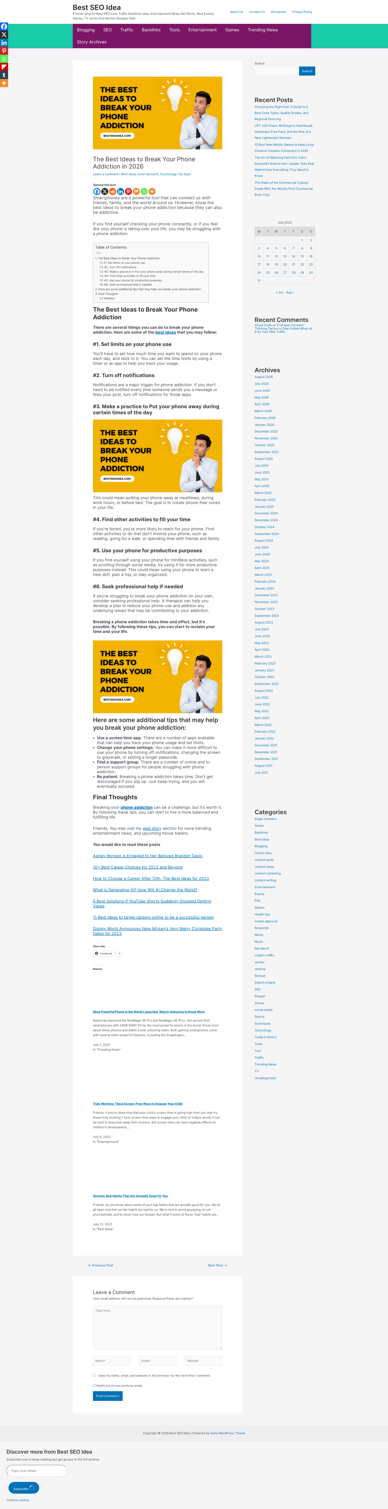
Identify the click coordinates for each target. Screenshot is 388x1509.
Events (259, 894)
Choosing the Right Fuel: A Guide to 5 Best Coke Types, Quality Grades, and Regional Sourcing (281, 113)
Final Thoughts (108, 293)
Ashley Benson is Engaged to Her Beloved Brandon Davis (147, 855)
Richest (260, 976)
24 (259, 272)
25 (268, 272)
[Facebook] (96, 191)
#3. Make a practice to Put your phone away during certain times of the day (154, 271)
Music (259, 942)
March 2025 (263, 493)
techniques (263, 1023)
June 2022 (262, 704)
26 (276, 272)
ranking (260, 969)
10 (259, 256)
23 (311, 264)
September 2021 (266, 759)
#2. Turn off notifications (120, 267)
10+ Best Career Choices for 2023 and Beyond (137, 867)
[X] (104, 191)
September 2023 (267, 616)
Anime (259, 826)
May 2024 (262, 561)
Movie (259, 935)
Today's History (266, 1037)
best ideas (165, 332)
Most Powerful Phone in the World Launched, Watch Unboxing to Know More (149, 1012)
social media (263, 1010)
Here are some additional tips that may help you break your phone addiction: (149, 289)
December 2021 (266, 745)
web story (152, 828)
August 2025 (264, 459)
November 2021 (266, 752)
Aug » (290, 292)
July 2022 (262, 697)
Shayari (260, 996)
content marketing (268, 873)
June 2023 (262, 636)
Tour (258, 1051)
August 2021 (263, 766)
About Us (236, 12)
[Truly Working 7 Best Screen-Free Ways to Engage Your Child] (128, 1077)
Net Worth (262, 948)
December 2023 (266, 595)
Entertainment (202, 29)
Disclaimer (278, 12)
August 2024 (264, 540)
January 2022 (264, 738)
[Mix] (136, 191)
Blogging (86, 29)
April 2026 (262, 404)
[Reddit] (112, 191)
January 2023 (264, 670)
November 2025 (266, 438)
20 (285, 264)
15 (302, 256)
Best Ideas (128, 174)
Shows (259, 1003)
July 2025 (262, 465)
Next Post (217, 1265)
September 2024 (267, 534)
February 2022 (265, 731)
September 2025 (267, 452)
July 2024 (262, 547)
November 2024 (266, 520)
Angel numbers (265, 819)
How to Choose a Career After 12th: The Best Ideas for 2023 (151, 878)
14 (293, 256)
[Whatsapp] (144, 191)
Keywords (262, 928)
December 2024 (266, 513)
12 (276, 256)
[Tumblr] (4, 75)
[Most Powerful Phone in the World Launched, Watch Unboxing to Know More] (137, 985)
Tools (174, 29)
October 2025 (264, 445)
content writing (265, 880)
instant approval (266, 921)
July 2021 (261, 772)
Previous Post (100, 1265)
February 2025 (265, 500)
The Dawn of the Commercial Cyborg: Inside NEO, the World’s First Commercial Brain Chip (284, 189)
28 (293, 272)
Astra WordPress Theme (227, 1433)
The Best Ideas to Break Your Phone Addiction (129, 258)
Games (232, 29)
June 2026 (262, 390)
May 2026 (262, 397)
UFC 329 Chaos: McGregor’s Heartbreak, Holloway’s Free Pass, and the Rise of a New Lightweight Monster (284, 132)
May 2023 (262, 643)
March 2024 (263, 575)
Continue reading (17, 1500)
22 (302, 264)
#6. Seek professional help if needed (128, 284)
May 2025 (262, 479)
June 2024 (262, 554)
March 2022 (263, 725)
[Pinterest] (128, 191)
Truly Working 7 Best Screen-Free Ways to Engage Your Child (137, 1104)
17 (259, 264)
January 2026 (264, 425)
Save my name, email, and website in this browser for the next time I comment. (154, 1375)
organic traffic (264, 955)
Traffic (126, 29)
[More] (152, 191)
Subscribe (21, 1489)
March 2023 (263, 656)
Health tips (262, 914)
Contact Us (257, 12)
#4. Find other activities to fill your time (130, 275)
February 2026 (265, 418)
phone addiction (137, 807)
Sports (259, 1017)
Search (260, 63)
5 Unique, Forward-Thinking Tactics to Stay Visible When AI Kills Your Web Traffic (283, 328)
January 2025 (264, 506)
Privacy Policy (302, 12)
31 (259, 281)
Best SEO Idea (97, 7)
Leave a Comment (106, 174)
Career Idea (263, 853)
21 (293, 264)
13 (285, 256)
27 (285, 272)
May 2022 (262, 711)
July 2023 (262, 629)
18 (267, 264)
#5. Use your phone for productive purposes (133, 280)
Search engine (265, 982)
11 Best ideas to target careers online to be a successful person (153, 917)
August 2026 (264, 377)
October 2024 (264, 527)
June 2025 (262, 472)
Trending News (263, 29)
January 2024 (264, 588)
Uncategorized (265, 1078)
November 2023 (266, 602)
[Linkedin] (120, 191)
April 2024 (262, 568)
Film (258, 901)
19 (276, 264)
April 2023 (262, 650)
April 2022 (262, 718)
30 (311, 272)
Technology (168, 174)
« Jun (280, 292)
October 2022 (264, 677)
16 (310, 256)
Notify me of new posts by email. (119, 1386)
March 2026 (263, 411)
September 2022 (267, 684)
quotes (260, 962)
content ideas (264, 867)
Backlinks (151, 29)
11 (267, 256)
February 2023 (265, 663)
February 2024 (265, 581)
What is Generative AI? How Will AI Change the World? (145, 889)
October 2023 (264, 609)
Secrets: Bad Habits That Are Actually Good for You (130, 1196)
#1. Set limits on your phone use (124, 262)
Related (109, 298)
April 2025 (262, 486)
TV (257, 1071)
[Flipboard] (4, 67)
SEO (107, 29)
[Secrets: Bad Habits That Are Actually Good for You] (128, 1169)
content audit (264, 860)
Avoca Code (263, 325)
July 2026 (262, 384)
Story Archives (91, 41)
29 (302, 272)
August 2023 (264, 622)
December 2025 (266, 431)
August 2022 (264, 691)
